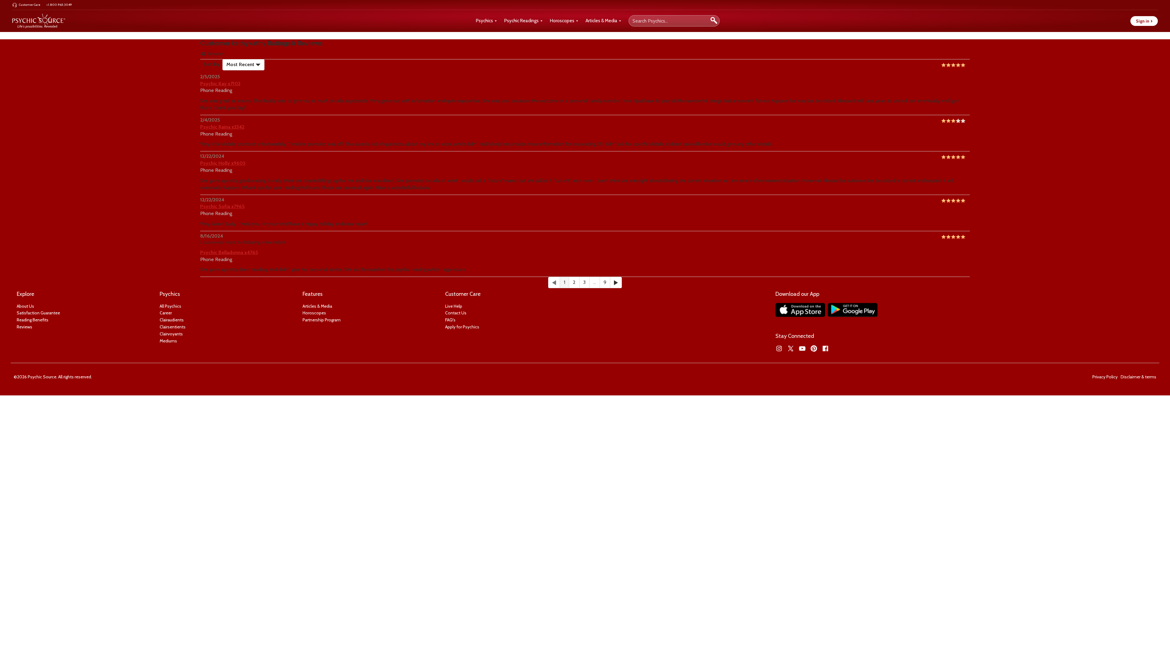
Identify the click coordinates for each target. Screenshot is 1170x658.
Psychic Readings (521, 20)
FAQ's (450, 320)
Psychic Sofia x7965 (222, 206)
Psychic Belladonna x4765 (229, 252)
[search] (714, 21)
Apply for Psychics (462, 327)
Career (166, 313)
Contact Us (455, 313)
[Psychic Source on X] (790, 348)
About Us (25, 306)
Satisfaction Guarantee (38, 313)
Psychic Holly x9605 (223, 163)
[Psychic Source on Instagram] (779, 348)
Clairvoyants (171, 334)
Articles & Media (601, 20)
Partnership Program (322, 320)
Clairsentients (173, 327)
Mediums (168, 341)
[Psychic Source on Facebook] (825, 348)
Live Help (453, 306)
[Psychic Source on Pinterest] (813, 348)
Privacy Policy (1105, 377)
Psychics (484, 20)
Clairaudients (172, 320)
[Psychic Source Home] (38, 21)
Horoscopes (562, 20)
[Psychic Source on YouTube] (802, 348)
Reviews (24, 327)
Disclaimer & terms (1138, 377)
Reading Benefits (32, 320)
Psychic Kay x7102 (220, 84)
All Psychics (170, 306)
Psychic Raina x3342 (222, 127)
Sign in (1144, 21)
